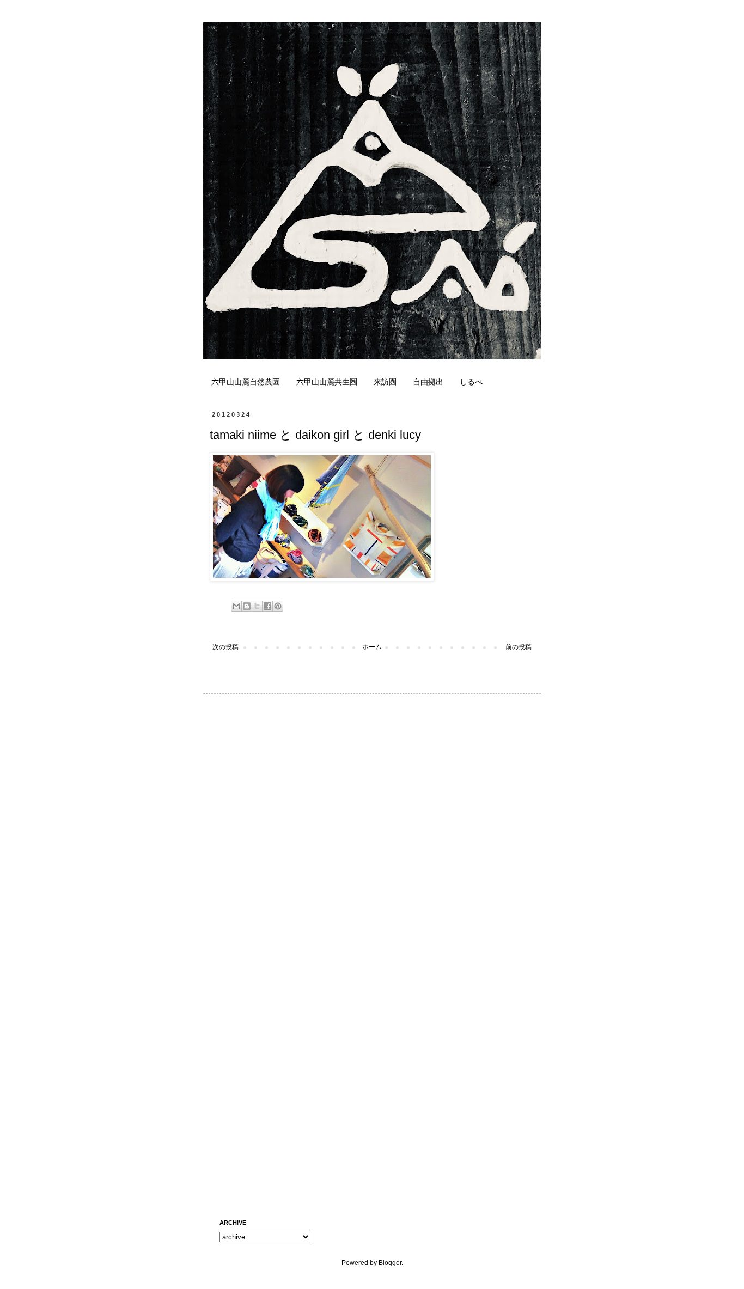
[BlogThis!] (246, 606)
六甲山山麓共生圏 (326, 381)
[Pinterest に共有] (277, 606)
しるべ (471, 381)
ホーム (372, 647)
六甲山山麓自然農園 (245, 381)
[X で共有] (257, 606)
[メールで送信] (236, 606)
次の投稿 (225, 647)
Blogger (390, 1263)
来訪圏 (385, 381)
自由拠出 (428, 381)
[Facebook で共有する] (267, 606)
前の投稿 (518, 647)
